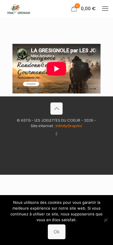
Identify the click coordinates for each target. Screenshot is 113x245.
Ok (57, 232)
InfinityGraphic (69, 126)
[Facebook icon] (56, 134)
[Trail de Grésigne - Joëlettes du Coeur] (17, 8)
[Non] (106, 220)
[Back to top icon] (56, 108)
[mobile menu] (105, 9)
